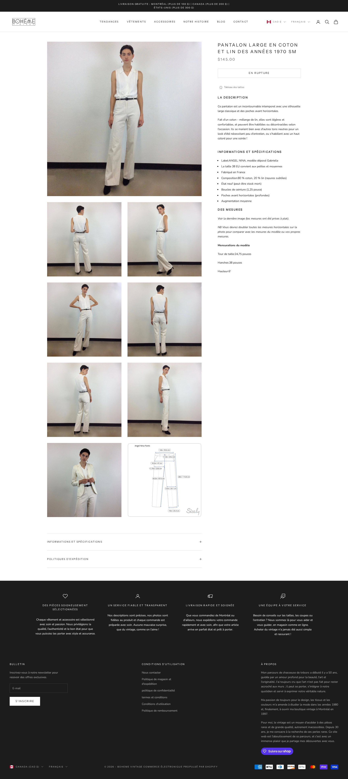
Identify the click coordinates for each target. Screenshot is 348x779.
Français (298, 22)
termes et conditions (154, 697)
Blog (221, 21)
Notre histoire (196, 21)
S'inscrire (25, 701)
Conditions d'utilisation (156, 704)
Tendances (109, 21)
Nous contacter (151, 673)
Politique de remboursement (159, 711)
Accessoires (164, 21)
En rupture (259, 73)
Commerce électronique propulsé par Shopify (180, 766)
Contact (240, 21)
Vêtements (136, 21)
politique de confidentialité (158, 690)
